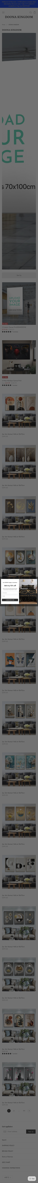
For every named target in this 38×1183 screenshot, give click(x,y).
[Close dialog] (36, 580)
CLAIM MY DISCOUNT (10, 599)
